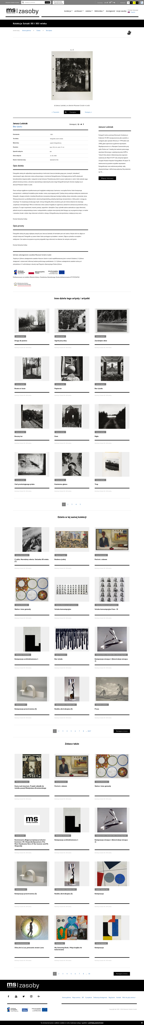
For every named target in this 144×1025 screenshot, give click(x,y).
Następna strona (122, 731)
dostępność (110, 11)
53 (89, 974)
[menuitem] (68, 11)
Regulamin (112, 997)
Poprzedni (56, 112)
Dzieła (39, 30)
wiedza (88, 11)
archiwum (78, 11)
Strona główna (26, 30)
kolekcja (67, 11)
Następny (88, 112)
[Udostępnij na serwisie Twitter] (81, 124)
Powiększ (73, 112)
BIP (83, 997)
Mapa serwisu (76, 997)
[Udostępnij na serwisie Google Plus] (79, 124)
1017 (89, 731)
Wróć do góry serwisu (129, 998)
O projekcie (88, 997)
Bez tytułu (49, 30)
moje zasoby (121, 11)
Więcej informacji (107, 178)
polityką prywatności (95, 1023)
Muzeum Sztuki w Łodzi (12, 2)
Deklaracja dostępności (100, 997)
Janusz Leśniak (20, 123)
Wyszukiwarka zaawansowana (58, 2)
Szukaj (47, 2)
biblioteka (98, 11)
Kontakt (118, 997)
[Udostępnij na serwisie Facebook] (83, 124)
